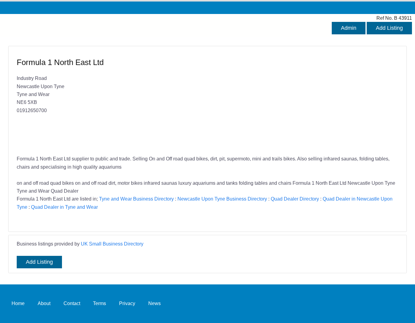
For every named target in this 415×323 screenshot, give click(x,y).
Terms (99, 303)
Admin (348, 28)
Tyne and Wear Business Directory (136, 198)
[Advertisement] (300, 101)
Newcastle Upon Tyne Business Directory (222, 198)
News (154, 303)
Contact (71, 303)
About (44, 303)
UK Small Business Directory (112, 243)
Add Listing (389, 28)
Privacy (127, 303)
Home (18, 303)
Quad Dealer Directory (295, 198)
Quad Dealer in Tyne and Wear (64, 207)
